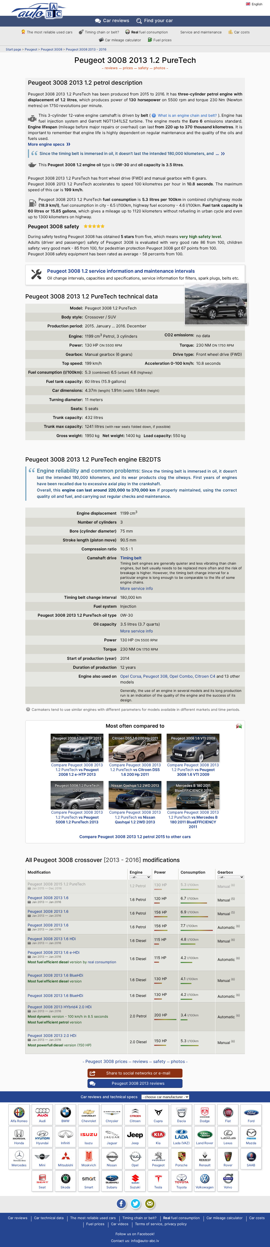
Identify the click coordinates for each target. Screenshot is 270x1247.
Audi (42, 1121)
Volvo (228, 1187)
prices (128, 68)
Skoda (65, 1187)
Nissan (112, 1165)
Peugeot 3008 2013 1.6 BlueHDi (55, 975)
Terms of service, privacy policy (161, 1224)
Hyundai (42, 1143)
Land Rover (204, 1143)
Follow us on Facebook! (135, 1234)
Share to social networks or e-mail (138, 1073)
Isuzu (89, 1143)
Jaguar (112, 1143)
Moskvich (88, 1165)
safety (143, 68)
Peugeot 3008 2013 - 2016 (86, 49)
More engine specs (46, 144)
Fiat (228, 1121)
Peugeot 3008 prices (106, 1061)
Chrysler (112, 1121)
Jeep (135, 1143)
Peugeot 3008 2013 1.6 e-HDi (53, 952)
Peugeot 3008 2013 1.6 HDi (52, 938)
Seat (42, 1187)
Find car (158, 20)
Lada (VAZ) (181, 1143)
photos (159, 68)
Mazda (251, 1143)
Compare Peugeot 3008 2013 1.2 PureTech (77, 770)
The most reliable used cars (50, 32)
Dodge (205, 1121)
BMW (65, 1121)
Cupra (158, 1121)
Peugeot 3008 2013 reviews (138, 1083)
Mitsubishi (65, 1165)
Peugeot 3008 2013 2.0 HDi (52, 1035)
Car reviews (116, 20)
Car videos (119, 1224)
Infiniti (65, 1143)
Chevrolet (88, 1121)
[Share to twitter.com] (135, 1203)
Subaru (112, 1187)
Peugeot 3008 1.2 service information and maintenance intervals (121, 271)
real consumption (102, 962)
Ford (251, 1121)
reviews (111, 68)
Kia (158, 1143)
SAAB (251, 1165)
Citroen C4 (205, 676)
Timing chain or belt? (102, 32)
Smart (88, 1187)
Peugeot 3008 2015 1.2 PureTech (56, 884)
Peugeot (31, 49)
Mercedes (19, 1165)
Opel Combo (181, 676)
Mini (42, 1165)
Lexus (228, 1143)
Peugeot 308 (155, 676)
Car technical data (49, 1218)
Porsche (181, 1165)
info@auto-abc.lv (145, 1241)
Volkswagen (205, 1187)
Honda (19, 1143)
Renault (204, 1165)
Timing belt (131, 557)
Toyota (181, 1187)
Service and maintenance (201, 32)
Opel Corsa (130, 676)
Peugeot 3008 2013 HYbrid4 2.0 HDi (59, 1007)
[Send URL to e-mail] (149, 1203)
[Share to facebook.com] (120, 1203)
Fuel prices (162, 40)
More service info (136, 588)
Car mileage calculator (123, 40)
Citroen (135, 1121)
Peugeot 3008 (51, 49)
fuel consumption (149, 32)
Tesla (158, 1187)
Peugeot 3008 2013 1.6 (48, 897)
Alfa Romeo (19, 1121)
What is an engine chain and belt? (187, 115)
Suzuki (135, 1187)
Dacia (181, 1121)
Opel (135, 1165)
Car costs (242, 32)
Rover (228, 1165)
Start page (13, 49)
